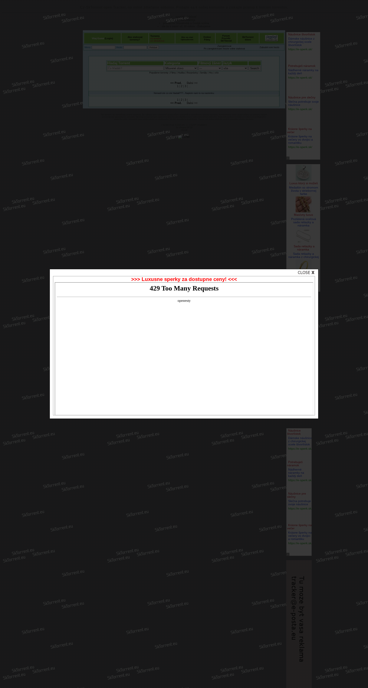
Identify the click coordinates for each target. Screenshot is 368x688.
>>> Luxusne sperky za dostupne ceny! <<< (184, 279)
